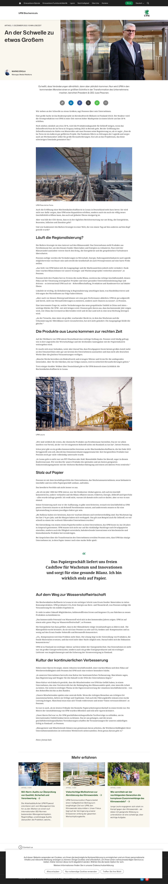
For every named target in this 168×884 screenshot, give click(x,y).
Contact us (28, 847)
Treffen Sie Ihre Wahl (112, 871)
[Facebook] (79, 102)
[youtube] (147, 879)
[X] (88, 102)
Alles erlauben (53, 871)
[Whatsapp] (97, 102)
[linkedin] (142, 879)
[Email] (105, 102)
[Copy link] (62, 102)
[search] (148, 3)
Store (129, 3)
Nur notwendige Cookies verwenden (81, 871)
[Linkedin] (70, 102)
